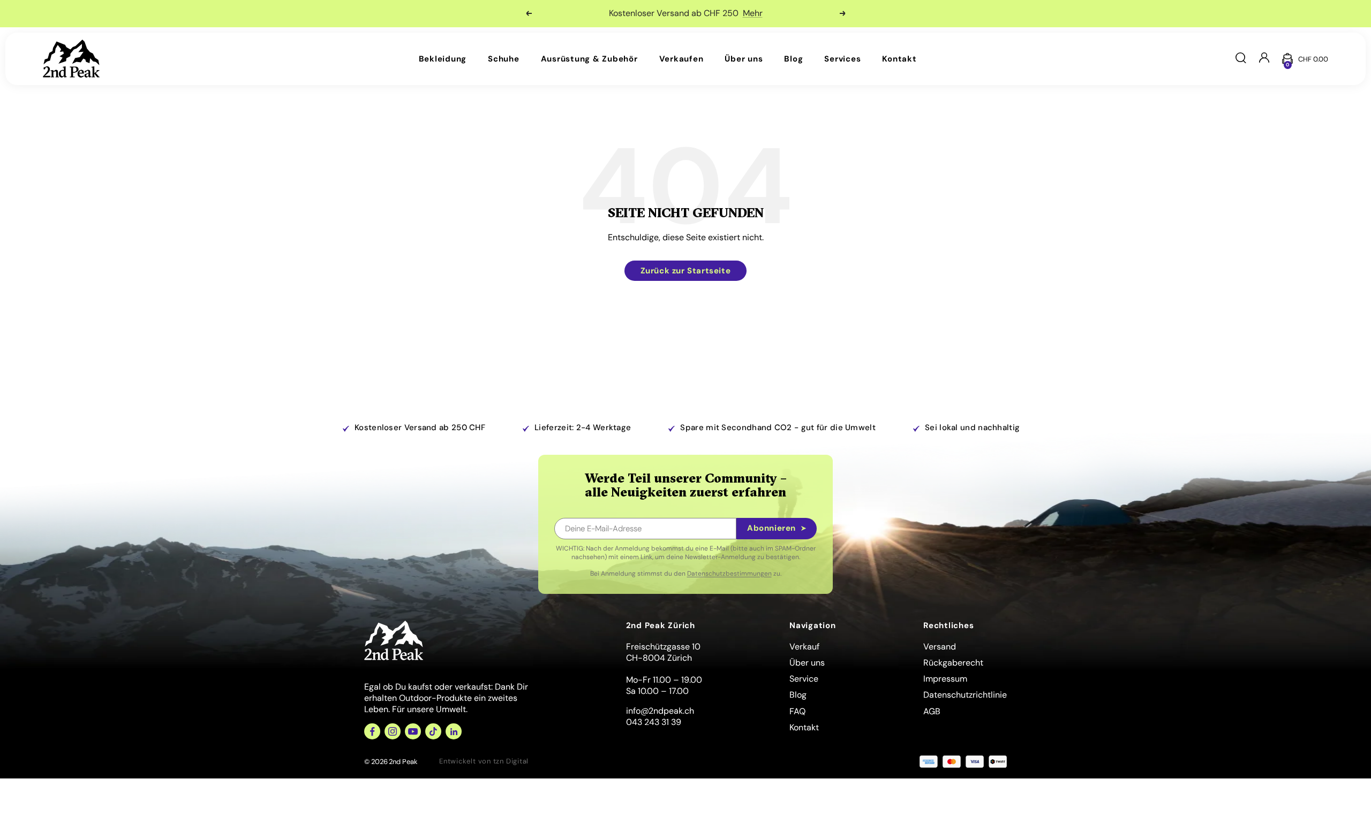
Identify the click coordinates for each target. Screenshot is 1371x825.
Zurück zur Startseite (686, 270)
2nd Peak (403, 761)
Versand (939, 646)
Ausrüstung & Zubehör (589, 59)
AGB (931, 711)
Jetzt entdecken (712, 13)
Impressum (945, 679)
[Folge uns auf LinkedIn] (454, 731)
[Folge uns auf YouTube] (413, 731)
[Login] (1264, 58)
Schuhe (503, 59)
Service (803, 679)
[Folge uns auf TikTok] (433, 731)
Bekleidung (443, 59)
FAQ (797, 711)
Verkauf (804, 646)
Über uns (744, 59)
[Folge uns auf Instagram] (393, 731)
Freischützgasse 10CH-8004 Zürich (663, 652)
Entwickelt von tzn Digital (484, 761)
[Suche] (1241, 59)
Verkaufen (681, 59)
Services (842, 59)
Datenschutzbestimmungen (729, 573)
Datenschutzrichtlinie (965, 695)
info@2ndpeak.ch (660, 710)
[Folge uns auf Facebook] (372, 731)
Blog (793, 59)
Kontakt (899, 59)
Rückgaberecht (953, 663)
